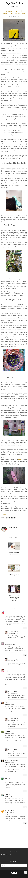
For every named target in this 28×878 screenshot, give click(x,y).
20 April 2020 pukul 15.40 (10, 613)
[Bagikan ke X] (9, 518)
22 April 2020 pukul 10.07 (9, 796)
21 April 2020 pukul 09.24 (9, 671)
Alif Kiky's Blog (14, 3)
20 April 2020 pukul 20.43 (10, 644)
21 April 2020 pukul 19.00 (9, 733)
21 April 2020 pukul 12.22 (9, 704)
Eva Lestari (8, 702)
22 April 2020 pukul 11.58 (9, 812)
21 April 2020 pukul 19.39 (13, 660)
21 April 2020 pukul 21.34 (9, 762)
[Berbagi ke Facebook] (7, 518)
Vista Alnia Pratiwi (10, 810)
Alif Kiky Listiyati (13, 631)
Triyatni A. (8, 794)
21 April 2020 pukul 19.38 (13, 633)
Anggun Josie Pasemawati (12, 760)
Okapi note (8, 670)
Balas (25, 628)
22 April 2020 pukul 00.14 (10, 780)
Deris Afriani (8, 612)
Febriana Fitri (8, 731)
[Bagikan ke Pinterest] (12, 518)
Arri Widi (7, 778)
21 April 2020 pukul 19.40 (13, 720)
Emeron (20, 459)
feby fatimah (8, 642)
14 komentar (4, 514)
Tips (6, 521)
